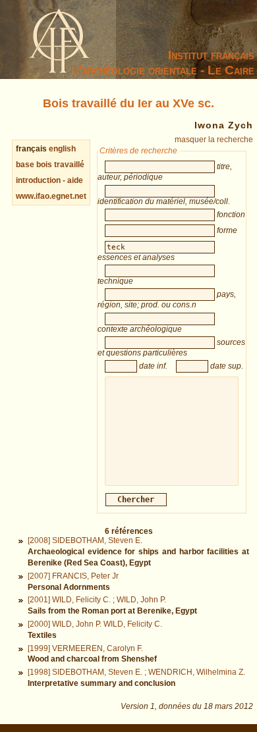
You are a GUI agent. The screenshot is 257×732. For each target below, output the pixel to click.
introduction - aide (49, 180)
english (62, 148)
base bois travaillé (50, 164)
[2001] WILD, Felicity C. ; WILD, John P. (97, 599)
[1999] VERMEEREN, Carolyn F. (85, 648)
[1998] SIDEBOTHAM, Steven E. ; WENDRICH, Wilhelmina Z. (136, 672)
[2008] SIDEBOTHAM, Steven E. (85, 540)
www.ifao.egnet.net (51, 196)
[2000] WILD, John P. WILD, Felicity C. (95, 624)
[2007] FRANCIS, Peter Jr (73, 576)
